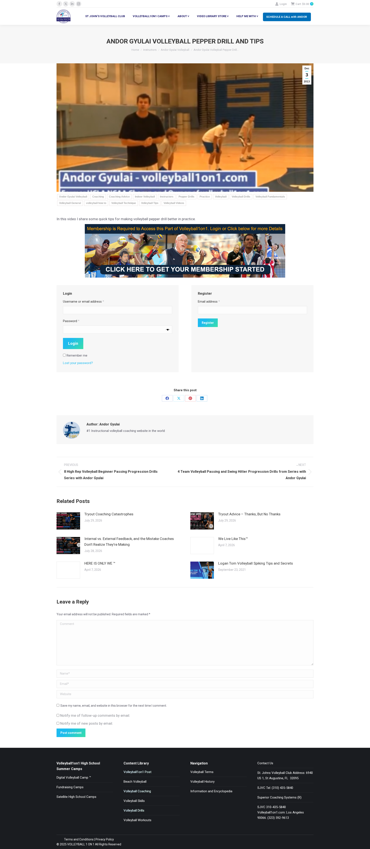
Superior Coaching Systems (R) (279, 797)
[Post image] (68, 520)
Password (71, 321)
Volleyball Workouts (137, 820)
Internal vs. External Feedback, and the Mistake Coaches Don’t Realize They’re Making (129, 542)
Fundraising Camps (70, 787)
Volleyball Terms (201, 772)
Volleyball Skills (134, 801)
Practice (205, 196)
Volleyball (221, 196)
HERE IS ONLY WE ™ (99, 563)
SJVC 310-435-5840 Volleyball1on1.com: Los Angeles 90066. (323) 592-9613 (280, 812)
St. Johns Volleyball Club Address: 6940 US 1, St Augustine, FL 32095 (285, 775)
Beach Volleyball (135, 782)
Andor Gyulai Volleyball (73, 196)
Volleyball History (202, 782)
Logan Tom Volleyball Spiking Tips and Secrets (255, 563)
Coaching (98, 196)
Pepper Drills (186, 196)
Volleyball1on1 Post (137, 772)
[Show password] (168, 329)
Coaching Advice (119, 196)
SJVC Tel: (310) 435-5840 (275, 788)
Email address (209, 301)
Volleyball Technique (123, 203)
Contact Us (265, 763)
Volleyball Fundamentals (270, 196)
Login (283, 4)
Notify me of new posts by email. (86, 723)
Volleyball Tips (149, 203)
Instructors (166, 196)
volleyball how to (96, 203)
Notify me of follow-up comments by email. (95, 715)
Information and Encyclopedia (211, 791)
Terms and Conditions (79, 839)
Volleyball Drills (241, 196)
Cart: (303, 4)
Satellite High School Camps (76, 797)
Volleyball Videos (174, 203)
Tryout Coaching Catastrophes (108, 514)
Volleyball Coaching (137, 791)
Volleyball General (70, 203)
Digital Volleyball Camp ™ (74, 777)
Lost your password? (78, 363)
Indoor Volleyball (145, 196)
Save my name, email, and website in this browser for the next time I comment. (113, 705)
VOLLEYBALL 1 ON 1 (80, 844)
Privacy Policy (104, 839)
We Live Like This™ (233, 539)
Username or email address (83, 301)
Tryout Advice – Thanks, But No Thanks (249, 514)
